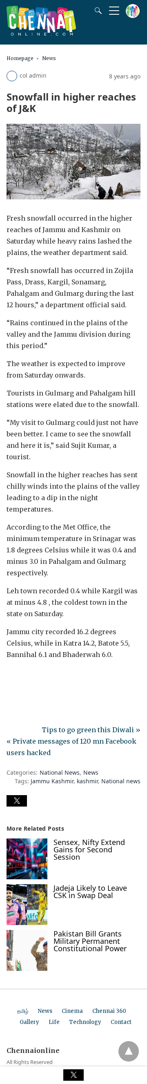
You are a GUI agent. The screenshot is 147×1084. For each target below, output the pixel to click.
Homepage (20, 58)
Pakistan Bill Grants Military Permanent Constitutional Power (90, 941)
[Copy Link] (52, 677)
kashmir (87, 781)
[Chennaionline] (41, 33)
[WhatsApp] (39, 677)
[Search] (96, 10)
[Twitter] (26, 677)
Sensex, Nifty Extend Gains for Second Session (89, 849)
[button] (17, 801)
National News (60, 772)
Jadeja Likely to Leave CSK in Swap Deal (90, 891)
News (49, 58)
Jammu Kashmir (52, 781)
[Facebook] (13, 677)
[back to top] (128, 1051)
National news (120, 781)
